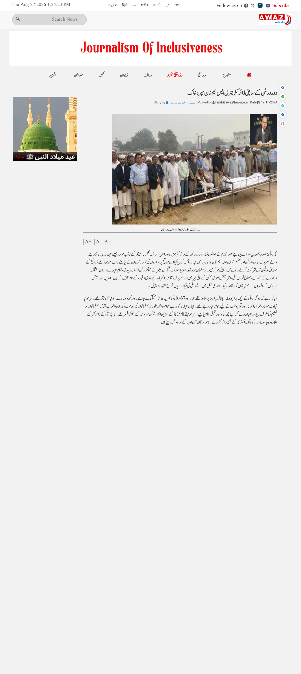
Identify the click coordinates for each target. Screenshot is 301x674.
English (112, 5)
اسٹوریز (227, 75)
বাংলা (176, 5)
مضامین (78, 75)
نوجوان (124, 75)
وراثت (148, 75)
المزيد (52, 75)
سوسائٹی (202, 75)
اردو (134, 5)
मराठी (157, 5)
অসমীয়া (145, 5)
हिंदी (125, 5)
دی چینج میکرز (174, 75)
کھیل (101, 75)
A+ (88, 242)
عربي (167, 5)
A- (107, 242)
